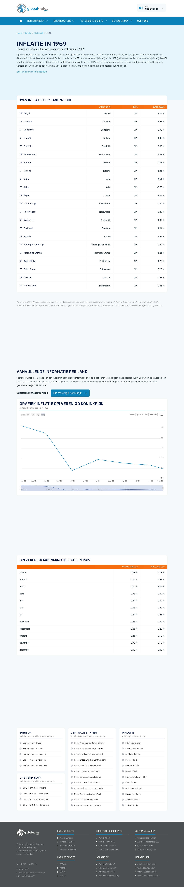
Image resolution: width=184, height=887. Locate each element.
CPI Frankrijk (26, 146)
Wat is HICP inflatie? (146, 868)
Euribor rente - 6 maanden (34, 760)
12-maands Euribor (68, 849)
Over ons (142, 21)
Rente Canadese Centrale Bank (87, 766)
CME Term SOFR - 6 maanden (35, 799)
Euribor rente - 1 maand (33, 749)
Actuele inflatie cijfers (146, 864)
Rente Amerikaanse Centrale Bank (89, 743)
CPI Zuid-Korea (27, 269)
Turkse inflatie (131, 805)
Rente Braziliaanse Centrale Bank (88, 754)
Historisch (38, 33)
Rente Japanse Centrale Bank (87, 783)
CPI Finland (26, 138)
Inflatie (28, 33)
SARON (63, 864)
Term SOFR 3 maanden (108, 849)
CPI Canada (26, 121)
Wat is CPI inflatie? (107, 864)
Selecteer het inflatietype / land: (32, 393)
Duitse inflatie (131, 771)
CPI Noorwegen (28, 211)
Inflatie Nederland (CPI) (109, 876)
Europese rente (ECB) (146, 849)
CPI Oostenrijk (27, 220)
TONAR (63, 876)
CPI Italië (24, 187)
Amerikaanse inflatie (134, 749)
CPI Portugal (26, 228)
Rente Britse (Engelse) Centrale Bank (90, 760)
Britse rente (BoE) (145, 845)
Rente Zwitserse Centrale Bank (87, 805)
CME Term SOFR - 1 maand (34, 788)
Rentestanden (36, 21)
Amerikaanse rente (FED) (148, 842)
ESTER (62, 868)
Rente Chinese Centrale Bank (86, 771)
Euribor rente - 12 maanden (35, 766)
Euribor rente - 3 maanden (34, 754)
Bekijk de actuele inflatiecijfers (32, 71)
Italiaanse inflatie (132, 794)
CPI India (24, 179)
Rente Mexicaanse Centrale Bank (88, 788)
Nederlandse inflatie (134, 788)
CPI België (25, 113)
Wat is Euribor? (66, 838)
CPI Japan (25, 195)
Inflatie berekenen (133, 743)
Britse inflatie (131, 760)
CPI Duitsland (27, 129)
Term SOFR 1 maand (107, 845)
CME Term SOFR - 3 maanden (35, 794)
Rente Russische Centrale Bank (87, 794)
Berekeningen (120, 21)
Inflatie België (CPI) (107, 872)
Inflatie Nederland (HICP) (148, 876)
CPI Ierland (25, 162)
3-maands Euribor (67, 845)
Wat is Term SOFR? (107, 842)
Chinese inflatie (132, 766)
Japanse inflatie (132, 800)
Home (19, 33)
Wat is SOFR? (104, 838)
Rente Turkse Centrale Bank (86, 800)
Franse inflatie (131, 783)
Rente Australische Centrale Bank (88, 749)
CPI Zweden (26, 277)
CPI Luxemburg (28, 203)
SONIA (62, 872)
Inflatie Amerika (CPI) (108, 868)
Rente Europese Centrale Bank (87, 777)
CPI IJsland (25, 170)
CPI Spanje (25, 236)
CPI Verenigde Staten (31, 253)
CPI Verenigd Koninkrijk (32, 244)
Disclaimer (21, 864)
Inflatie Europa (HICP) (147, 872)
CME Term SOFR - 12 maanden (36, 805)
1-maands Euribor (67, 842)
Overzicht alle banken (146, 838)
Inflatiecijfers (62, 21)
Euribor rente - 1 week (32, 743)
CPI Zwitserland (28, 285)
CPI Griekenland (28, 154)
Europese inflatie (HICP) (135, 777)
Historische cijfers (92, 21)
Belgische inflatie (132, 754)
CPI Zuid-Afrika (28, 261)
